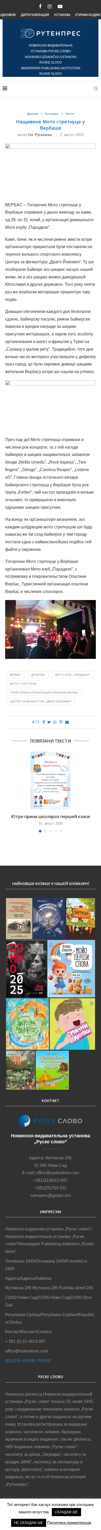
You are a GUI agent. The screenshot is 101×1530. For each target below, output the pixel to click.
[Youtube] (60, 6)
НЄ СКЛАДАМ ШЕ (28, 1523)
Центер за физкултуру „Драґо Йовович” (40, 701)
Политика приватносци (69, 1522)
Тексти (69, 113)
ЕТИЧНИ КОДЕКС (88, 15)
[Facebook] (40, 6)
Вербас (15, 674)
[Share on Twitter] (49, 722)
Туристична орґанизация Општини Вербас (44, 692)
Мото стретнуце (23, 683)
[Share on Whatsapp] (54, 722)
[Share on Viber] (61, 722)
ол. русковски (40, 135)
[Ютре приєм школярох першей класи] (50, 780)
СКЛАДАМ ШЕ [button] (66, 1512)
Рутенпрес (52, 113)
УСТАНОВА (62, 15)
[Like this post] (37, 722)
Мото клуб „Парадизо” (72, 674)
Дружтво (32, 113)
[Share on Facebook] (44, 722)
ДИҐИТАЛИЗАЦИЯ (35, 15)
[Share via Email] (67, 722)
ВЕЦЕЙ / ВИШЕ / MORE (28, 1360)
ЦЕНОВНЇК (8, 15)
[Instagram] (50, 6)
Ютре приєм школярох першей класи (50, 816)
